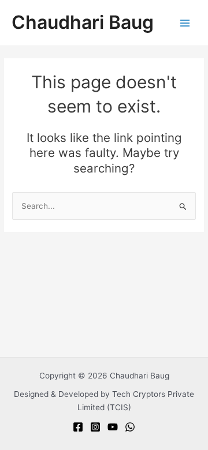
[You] (112, 427)
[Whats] (130, 427)
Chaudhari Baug (83, 22)
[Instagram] (95, 427)
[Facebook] (78, 427)
